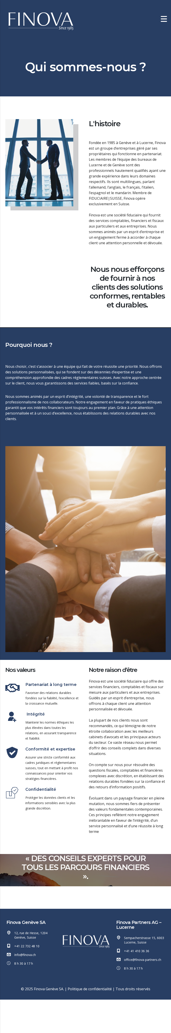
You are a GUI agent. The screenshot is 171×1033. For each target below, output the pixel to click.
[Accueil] (40, 18)
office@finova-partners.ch (142, 960)
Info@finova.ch (25, 955)
